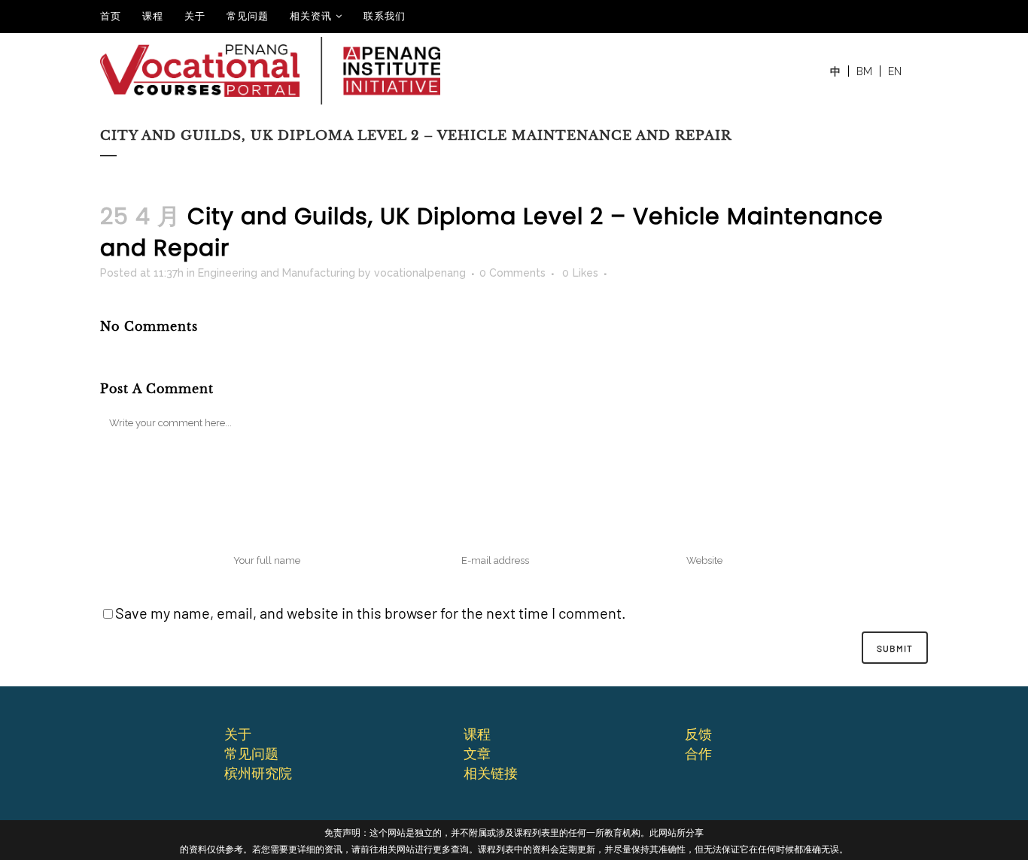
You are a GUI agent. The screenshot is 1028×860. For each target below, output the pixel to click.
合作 (698, 753)
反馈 (698, 733)
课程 (152, 16)
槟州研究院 (258, 773)
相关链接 (491, 773)
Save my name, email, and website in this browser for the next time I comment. (370, 613)
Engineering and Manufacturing (276, 273)
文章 (477, 753)
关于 (194, 16)
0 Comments (512, 273)
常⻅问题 (251, 753)
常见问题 (248, 16)
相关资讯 (311, 16)
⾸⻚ (110, 16)
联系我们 (384, 16)
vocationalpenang (420, 273)
